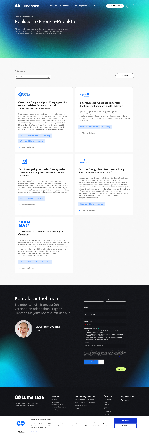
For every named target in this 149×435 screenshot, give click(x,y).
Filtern (125, 76)
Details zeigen (35, 432)
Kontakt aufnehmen (115, 6)
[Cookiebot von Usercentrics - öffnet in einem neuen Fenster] (20, 432)
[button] (60, 6)
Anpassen (124, 425)
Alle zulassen (125, 420)
